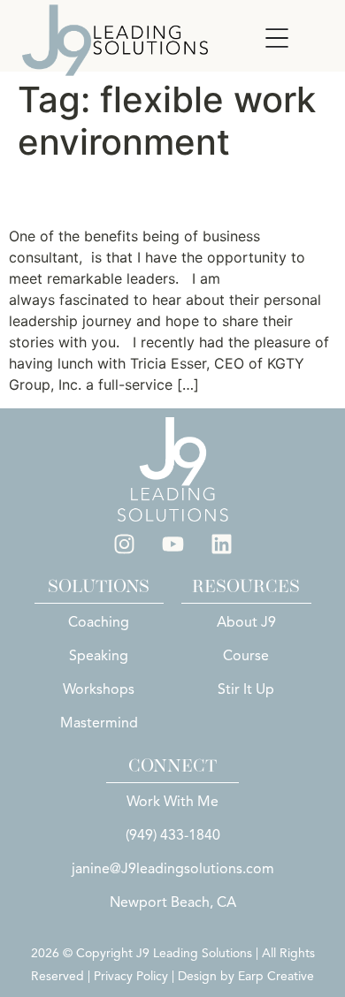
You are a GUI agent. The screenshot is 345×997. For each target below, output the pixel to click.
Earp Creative (276, 976)
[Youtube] (172, 543)
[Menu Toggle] (277, 38)
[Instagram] (124, 543)
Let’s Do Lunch (107, 194)
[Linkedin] (221, 543)
